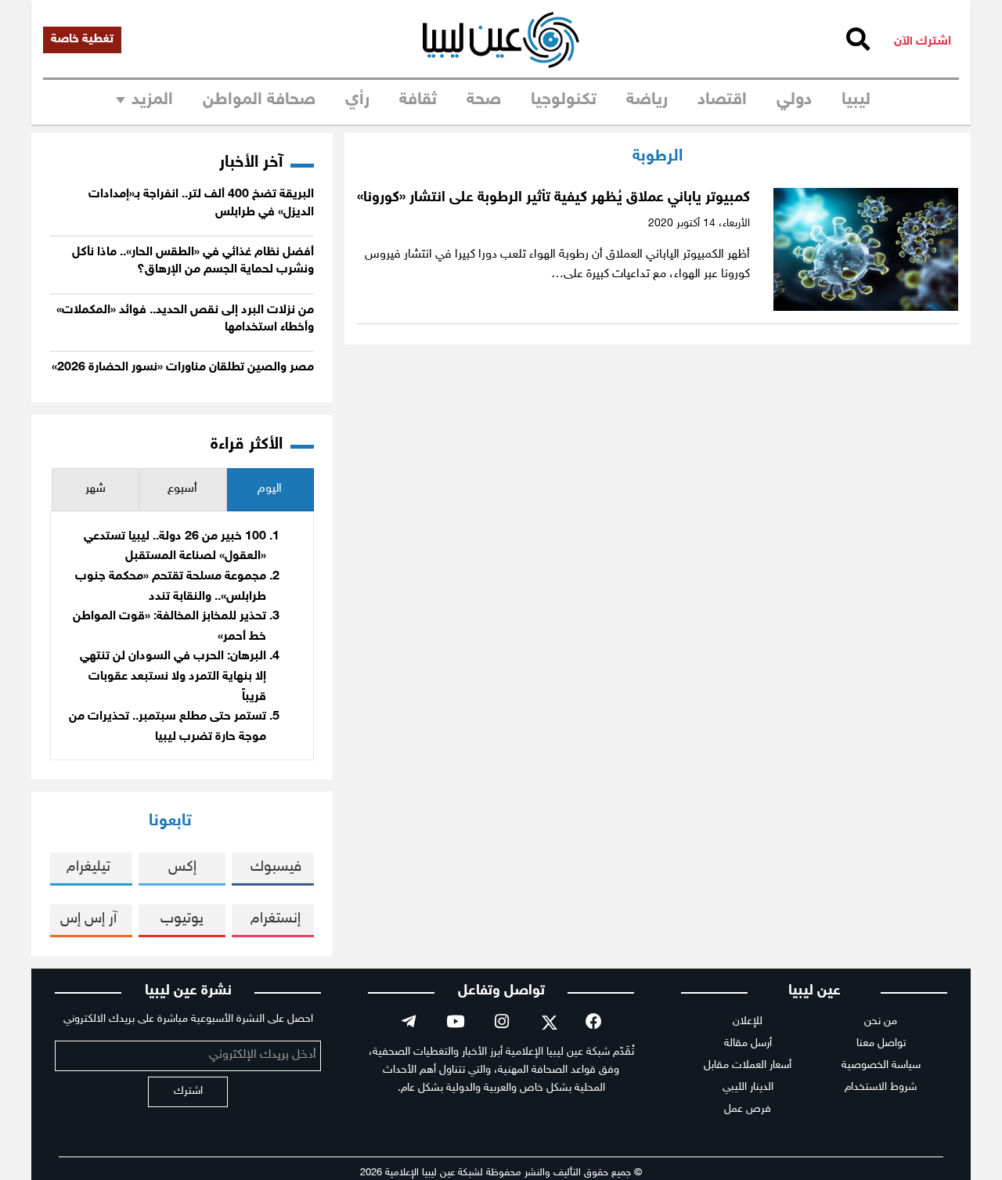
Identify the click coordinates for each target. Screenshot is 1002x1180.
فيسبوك (275, 867)
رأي (357, 100)
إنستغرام (275, 919)
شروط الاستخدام (881, 1087)
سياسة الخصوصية (881, 1065)
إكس (182, 867)
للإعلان (747, 1021)
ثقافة (418, 100)
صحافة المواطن (259, 100)
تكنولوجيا (564, 100)
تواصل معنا (881, 1043)
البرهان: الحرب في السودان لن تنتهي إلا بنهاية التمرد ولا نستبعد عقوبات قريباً (173, 676)
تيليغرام (88, 867)
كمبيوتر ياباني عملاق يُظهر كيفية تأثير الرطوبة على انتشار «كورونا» (553, 198)
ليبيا (856, 100)
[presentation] (270, 489)
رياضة (647, 100)
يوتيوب (182, 919)
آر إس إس (88, 919)
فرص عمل (747, 1109)
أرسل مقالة (748, 1043)
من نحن (880, 1021)
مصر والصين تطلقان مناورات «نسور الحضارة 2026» (183, 367)
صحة (484, 100)
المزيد (152, 100)
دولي (794, 100)
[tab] (270, 489)
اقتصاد (722, 100)
